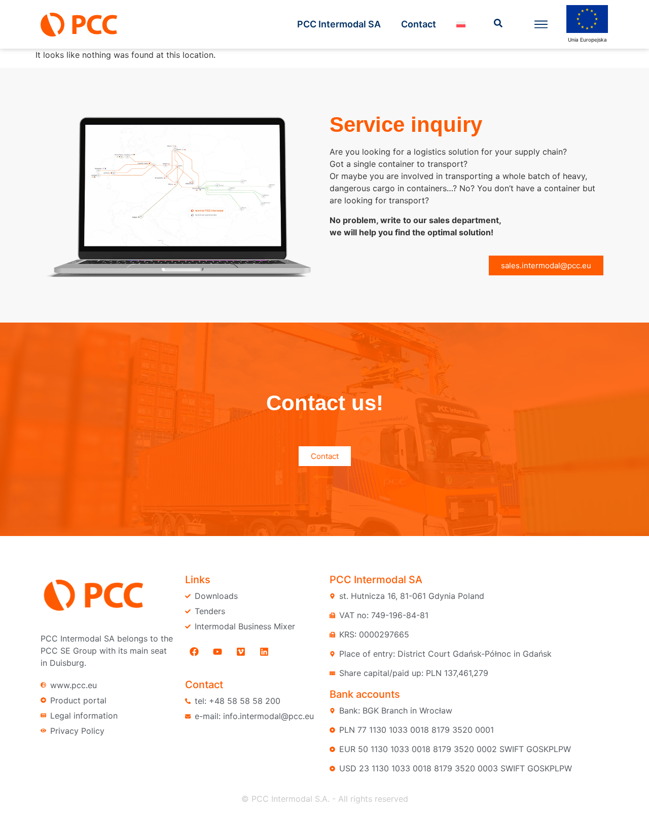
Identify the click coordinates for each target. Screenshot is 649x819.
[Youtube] (217, 652)
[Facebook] (194, 652)
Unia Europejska (587, 40)
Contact (418, 24)
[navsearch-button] (498, 24)
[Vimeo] (241, 652)
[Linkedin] (264, 652)
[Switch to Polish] (461, 24)
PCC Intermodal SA (339, 24)
